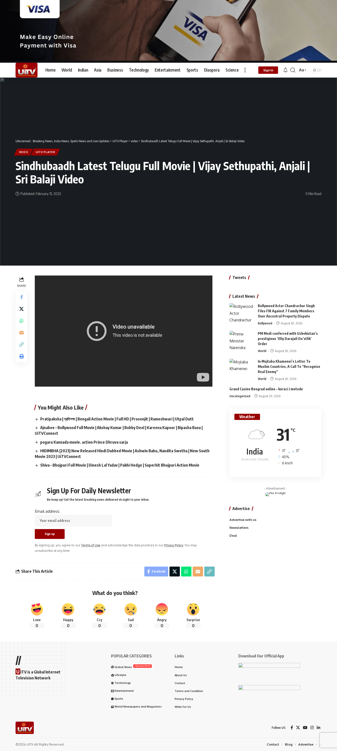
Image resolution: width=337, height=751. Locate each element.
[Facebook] (291, 727)
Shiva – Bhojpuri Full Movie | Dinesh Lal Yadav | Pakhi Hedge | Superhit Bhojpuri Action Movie (119, 465)
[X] (298, 727)
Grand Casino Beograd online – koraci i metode (266, 389)
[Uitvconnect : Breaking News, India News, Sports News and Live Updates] (26, 70)
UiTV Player (45, 152)
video (23, 152)
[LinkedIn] (318, 727)
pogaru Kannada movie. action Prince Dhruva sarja (84, 442)
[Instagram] (312, 727)
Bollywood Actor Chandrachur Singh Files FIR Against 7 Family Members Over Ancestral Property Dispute (286, 311)
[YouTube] (305, 727)
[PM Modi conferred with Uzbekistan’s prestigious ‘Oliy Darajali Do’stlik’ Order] (241, 340)
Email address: (47, 511)
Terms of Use (90, 545)
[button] (245, 70)
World (262, 351)
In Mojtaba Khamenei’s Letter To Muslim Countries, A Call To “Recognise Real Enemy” (289, 366)
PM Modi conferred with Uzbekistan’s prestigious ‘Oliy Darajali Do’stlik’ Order (288, 338)
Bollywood (265, 323)
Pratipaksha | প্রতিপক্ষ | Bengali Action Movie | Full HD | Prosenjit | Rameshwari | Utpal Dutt (117, 418)
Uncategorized (239, 396)
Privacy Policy (173, 545)
